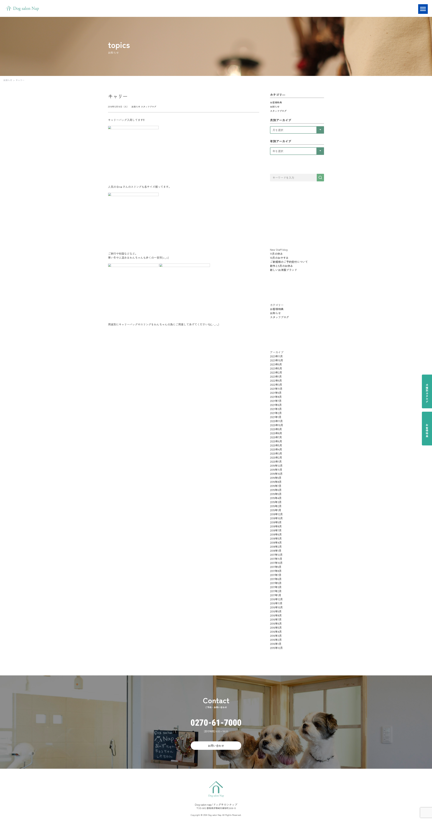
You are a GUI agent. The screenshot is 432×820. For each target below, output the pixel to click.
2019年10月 (276, 474)
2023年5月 (276, 368)
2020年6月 (276, 441)
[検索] (320, 177)
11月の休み (276, 254)
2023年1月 (276, 376)
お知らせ (7, 80)
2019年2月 (276, 506)
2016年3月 (276, 636)
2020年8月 (276, 433)
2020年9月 (276, 429)
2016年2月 (276, 640)
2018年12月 (276, 514)
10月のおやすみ (279, 258)
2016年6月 (276, 623)
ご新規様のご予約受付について (289, 262)
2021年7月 (276, 401)
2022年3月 (276, 384)
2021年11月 (276, 389)
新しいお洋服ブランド (283, 270)
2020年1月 (276, 461)
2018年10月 (276, 518)
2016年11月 (276, 603)
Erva (119, 187)
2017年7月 (275, 575)
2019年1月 (275, 510)
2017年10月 (276, 563)
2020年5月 (276, 445)
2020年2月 (276, 457)
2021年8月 (276, 397)
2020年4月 (276, 449)
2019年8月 (276, 482)
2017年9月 (275, 567)
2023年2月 (276, 372)
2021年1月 (275, 417)
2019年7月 (275, 486)
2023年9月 (276, 364)
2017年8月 (276, 571)
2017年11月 (276, 559)
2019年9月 (275, 478)
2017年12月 (276, 555)
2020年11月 (276, 421)
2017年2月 (276, 591)
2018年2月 (276, 546)
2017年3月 (276, 587)
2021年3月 (276, 409)
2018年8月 (276, 526)
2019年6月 (276, 490)
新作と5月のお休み (281, 266)
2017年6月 (276, 579)
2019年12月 (276, 465)
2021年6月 (276, 405)
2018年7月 (276, 530)
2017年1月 (275, 595)
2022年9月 (276, 380)
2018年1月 (275, 551)
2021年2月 (276, 413)
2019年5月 (276, 494)
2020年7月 (276, 437)
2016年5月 (276, 627)
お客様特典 (427, 431)
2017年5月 (276, 583)
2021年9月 (276, 393)
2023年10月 (276, 360)
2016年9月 (276, 611)
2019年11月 (276, 470)
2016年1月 (275, 644)
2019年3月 (276, 502)
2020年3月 (276, 453)
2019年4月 (276, 498)
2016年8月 (276, 615)
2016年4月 (276, 632)
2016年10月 (276, 607)
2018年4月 (276, 542)
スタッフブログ (148, 106)
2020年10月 (276, 425)
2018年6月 (276, 534)
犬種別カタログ (427, 393)
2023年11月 (276, 356)
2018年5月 (276, 538)
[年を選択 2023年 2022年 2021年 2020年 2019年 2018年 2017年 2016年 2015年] (297, 150)
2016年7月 (276, 619)
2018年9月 (276, 522)
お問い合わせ (216, 746)
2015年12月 (276, 648)
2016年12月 (276, 599)
